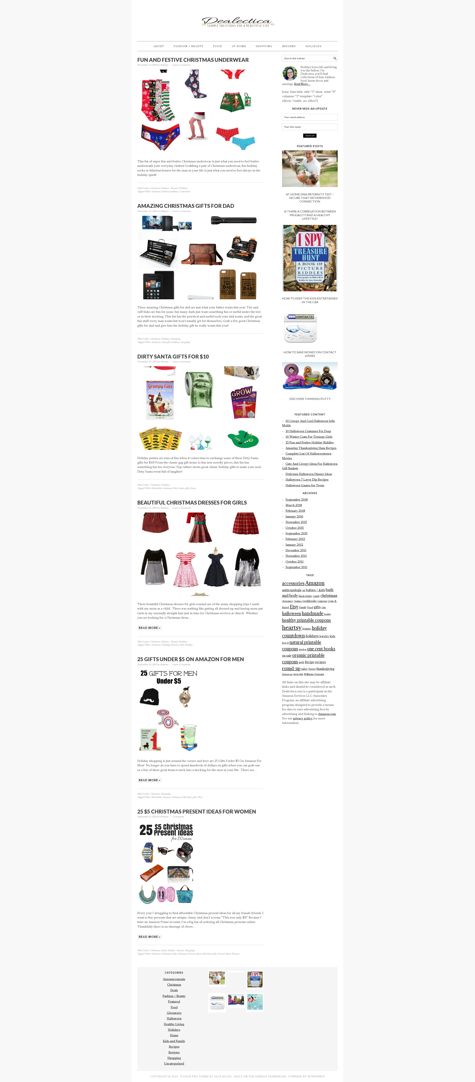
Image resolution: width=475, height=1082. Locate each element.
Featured (174, 1001)
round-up (291, 668)
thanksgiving (325, 669)
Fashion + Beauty (169, 188)
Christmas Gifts (169, 953)
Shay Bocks (223, 1076)
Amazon (166, 797)
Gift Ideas (186, 797)
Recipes (174, 1046)
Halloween (174, 1018)
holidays (174, 191)
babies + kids (315, 590)
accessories (293, 583)
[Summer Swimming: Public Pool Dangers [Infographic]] (255, 1009)
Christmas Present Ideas (189, 953)
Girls (181, 644)
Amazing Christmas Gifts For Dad (185, 206)
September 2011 (296, 567)
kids (332, 636)
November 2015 (296, 522)
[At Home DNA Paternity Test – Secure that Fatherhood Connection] (310, 169)
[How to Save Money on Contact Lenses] (310, 327)
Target (312, 669)
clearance (287, 601)
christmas (155, 191)
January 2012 (294, 544)
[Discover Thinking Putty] (310, 377)
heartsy (292, 627)
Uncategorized (174, 1063)
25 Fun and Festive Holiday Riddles (310, 442)
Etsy (294, 606)
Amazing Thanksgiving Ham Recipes (311, 448)
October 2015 (295, 528)
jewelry (324, 636)
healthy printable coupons (306, 620)
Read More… (302, 84)
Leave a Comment (181, 64)
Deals (163, 950)
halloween (291, 613)
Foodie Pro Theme (194, 1076)
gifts (168, 342)
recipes (320, 662)
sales (304, 669)
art (303, 590)
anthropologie (292, 590)
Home (174, 1035)
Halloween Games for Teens (305, 485)
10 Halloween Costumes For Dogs (308, 431)
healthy (327, 614)
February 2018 (295, 511)
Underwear (184, 191)
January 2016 (294, 516)
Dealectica (237, 19)
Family (303, 607)
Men (199, 797)
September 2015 (296, 533)
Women (236, 953)
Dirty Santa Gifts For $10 (173, 356)
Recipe (309, 662)
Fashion (165, 191)
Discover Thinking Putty (309, 398)
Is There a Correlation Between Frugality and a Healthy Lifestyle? (310, 214)
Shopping (175, 338)
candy (316, 596)
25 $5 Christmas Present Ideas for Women (196, 811)
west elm (298, 674)
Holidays (183, 188)
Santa (193, 488)
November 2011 (296, 556)
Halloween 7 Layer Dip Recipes (307, 479)
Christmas (155, 188)
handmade (312, 613)
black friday (305, 596)
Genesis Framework (270, 1076)
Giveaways (174, 1013)
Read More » (149, 627)
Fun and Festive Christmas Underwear (193, 60)
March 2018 (294, 505)
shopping (185, 342)
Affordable (156, 488)
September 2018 (297, 499)
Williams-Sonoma (314, 674)
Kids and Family (174, 1041)
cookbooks (309, 601)
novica (302, 649)
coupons (322, 601)
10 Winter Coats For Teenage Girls (309, 436)
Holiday (189, 644)
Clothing (165, 644)
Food (310, 607)
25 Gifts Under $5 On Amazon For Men (190, 659)
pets (301, 662)
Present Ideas (224, 953)
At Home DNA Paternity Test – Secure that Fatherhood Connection (310, 197)
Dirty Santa (178, 488)
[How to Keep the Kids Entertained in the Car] (310, 258)
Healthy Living (174, 1024)
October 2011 (295, 561)
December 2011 (296, 550)
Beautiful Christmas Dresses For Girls (192, 502)
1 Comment (178, 816)
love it (285, 642)
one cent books (321, 648)
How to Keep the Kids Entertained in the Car (310, 300)
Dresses (174, 644)
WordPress (316, 1076)
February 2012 (295, 539)
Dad (163, 342)
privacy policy (303, 718)
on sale (286, 655)
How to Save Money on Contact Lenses (310, 353)
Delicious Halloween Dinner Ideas (309, 474)
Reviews (174, 1052)
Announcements (174, 979)
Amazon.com (327, 714)
